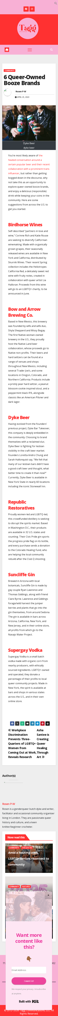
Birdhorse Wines (25, 225)
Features (26, 887)
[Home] (7, 49)
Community (9, 70)
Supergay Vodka (25, 650)
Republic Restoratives (21, 505)
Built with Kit (29, 1001)
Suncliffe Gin (21, 574)
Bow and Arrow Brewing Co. (24, 312)
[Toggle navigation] (30, 49)
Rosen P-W (21, 91)
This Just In (27, 848)
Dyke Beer (18, 417)
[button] (55, 3)
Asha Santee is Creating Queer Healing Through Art (43, 743)
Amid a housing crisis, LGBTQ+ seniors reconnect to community (28, 858)
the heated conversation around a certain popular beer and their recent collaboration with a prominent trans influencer (29, 164)
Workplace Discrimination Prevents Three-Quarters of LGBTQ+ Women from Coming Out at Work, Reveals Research (22, 743)
